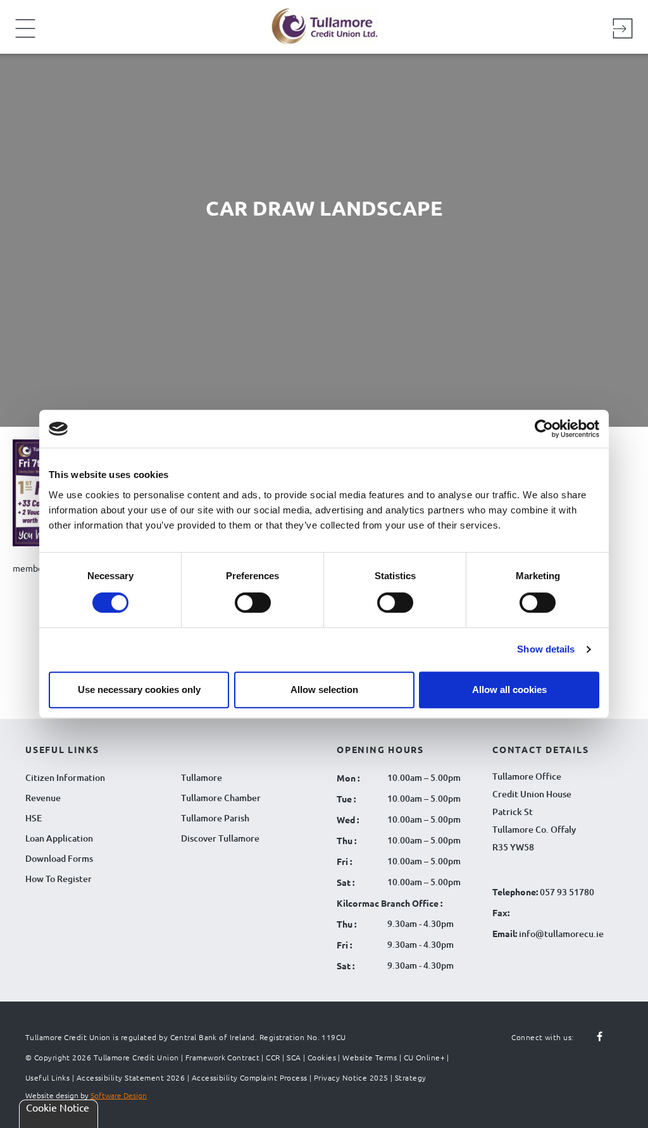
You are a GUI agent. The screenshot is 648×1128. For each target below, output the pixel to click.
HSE (33, 818)
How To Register (58, 879)
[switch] (253, 602)
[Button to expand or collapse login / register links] (622, 30)
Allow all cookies (509, 689)
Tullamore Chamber (221, 798)
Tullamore (201, 777)
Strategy (411, 1077)
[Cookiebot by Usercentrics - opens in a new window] (544, 428)
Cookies (322, 1057)
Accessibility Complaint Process (250, 1077)
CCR (273, 1057)
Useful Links (47, 1077)
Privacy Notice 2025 (351, 1077)
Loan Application (59, 838)
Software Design (118, 1095)
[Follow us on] (612, 1044)
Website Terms (369, 1057)
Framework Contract (222, 1057)
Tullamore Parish (215, 818)
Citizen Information (65, 777)
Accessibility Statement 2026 (131, 1077)
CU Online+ (425, 1057)
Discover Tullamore (220, 838)
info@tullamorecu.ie (560, 934)
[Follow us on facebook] (592, 1037)
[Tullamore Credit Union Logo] (317, 25)
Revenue (43, 798)
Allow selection (324, 689)
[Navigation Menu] (25, 36)
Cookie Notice (57, 1107)
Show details (546, 649)
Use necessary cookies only (139, 689)
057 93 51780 (567, 892)
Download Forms (59, 858)
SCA (294, 1057)
